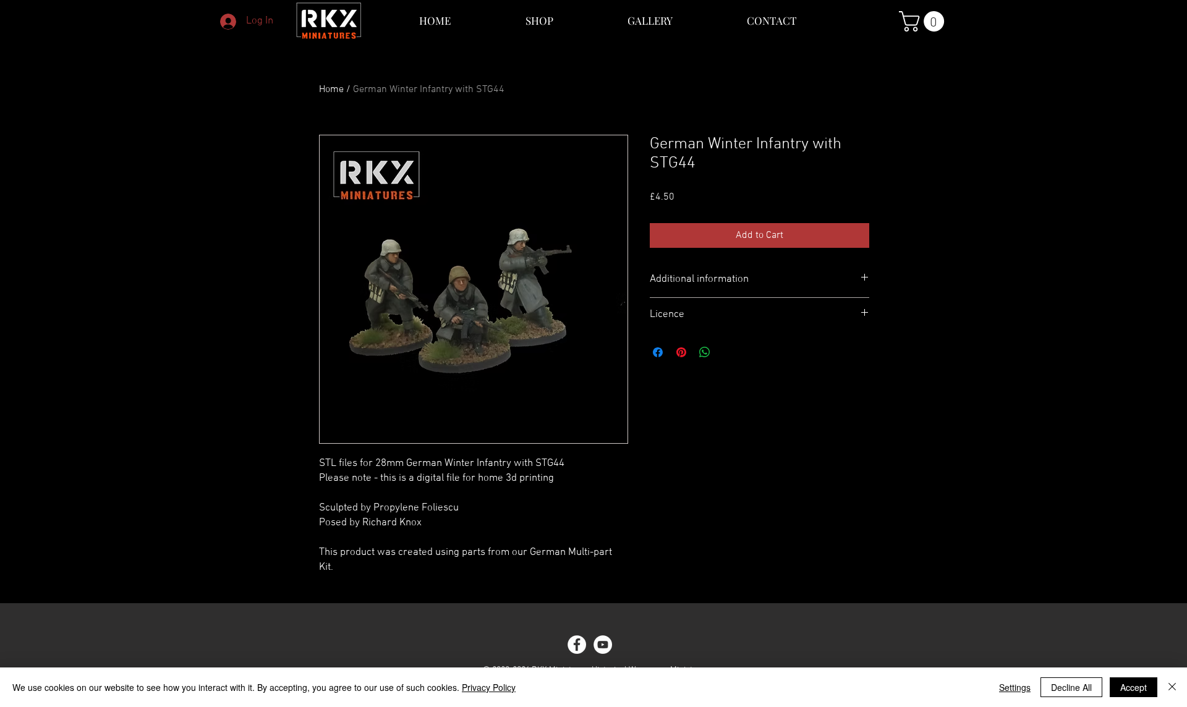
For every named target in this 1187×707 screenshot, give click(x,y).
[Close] (1172, 687)
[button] (924, 21)
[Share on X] (728, 352)
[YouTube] (603, 644)
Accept (1133, 687)
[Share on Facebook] (657, 352)
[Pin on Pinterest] (681, 352)
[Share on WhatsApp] (704, 352)
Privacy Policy (489, 687)
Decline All (1071, 687)
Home (331, 89)
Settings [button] (1015, 687)
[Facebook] (577, 644)
